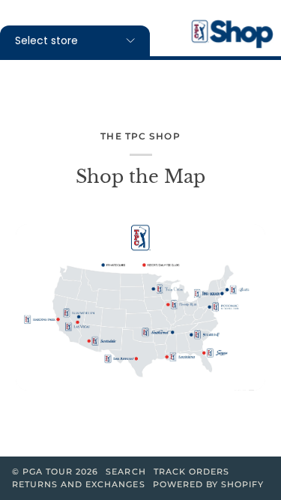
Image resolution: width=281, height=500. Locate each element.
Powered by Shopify (208, 484)
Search (125, 471)
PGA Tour (47, 471)
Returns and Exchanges (78, 484)
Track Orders (191, 471)
